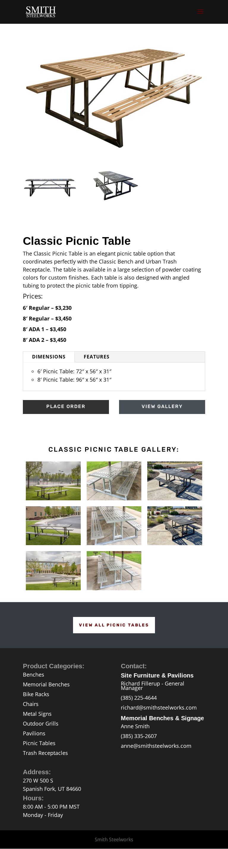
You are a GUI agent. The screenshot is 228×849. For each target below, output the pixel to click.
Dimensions (49, 356)
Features (97, 356)
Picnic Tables (39, 743)
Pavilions (34, 733)
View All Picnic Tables (114, 625)
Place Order (66, 406)
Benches (33, 674)
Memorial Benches (46, 684)
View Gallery (162, 406)
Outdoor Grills (40, 723)
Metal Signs (37, 713)
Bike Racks (36, 694)
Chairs (31, 703)
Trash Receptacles (45, 752)
